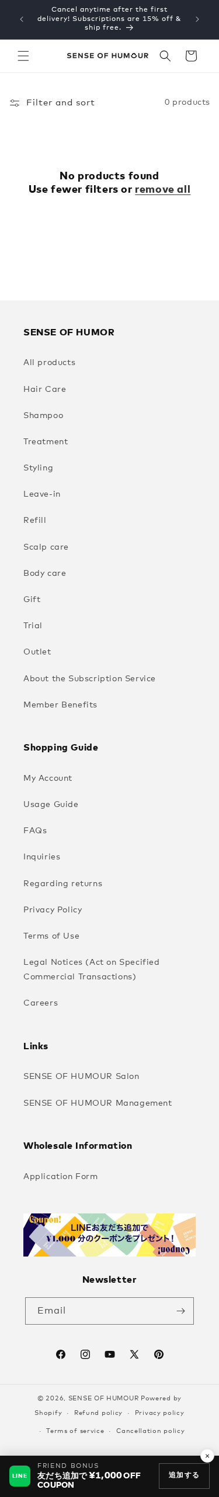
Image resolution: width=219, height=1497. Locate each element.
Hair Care (44, 389)
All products (49, 363)
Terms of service (75, 1431)
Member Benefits (60, 705)
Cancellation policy (150, 1431)
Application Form (60, 1177)
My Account (47, 778)
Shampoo (43, 416)
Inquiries (41, 857)
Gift (31, 600)
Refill (35, 520)
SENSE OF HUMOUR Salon (81, 1077)
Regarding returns (62, 884)
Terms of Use (51, 936)
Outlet (37, 652)
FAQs (35, 831)
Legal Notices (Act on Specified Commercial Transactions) (91, 969)
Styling (38, 468)
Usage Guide (51, 805)
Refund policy (98, 1413)
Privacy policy (160, 1413)
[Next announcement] (197, 19)
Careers (40, 1003)
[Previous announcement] (21, 19)
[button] (23, 56)
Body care (44, 573)
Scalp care (46, 547)
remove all (162, 190)
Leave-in (42, 494)
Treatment (45, 442)
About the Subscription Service (89, 679)
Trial (33, 626)
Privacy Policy (52, 910)
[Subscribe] (180, 1311)
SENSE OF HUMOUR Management (97, 1103)
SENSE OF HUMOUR (103, 1398)
